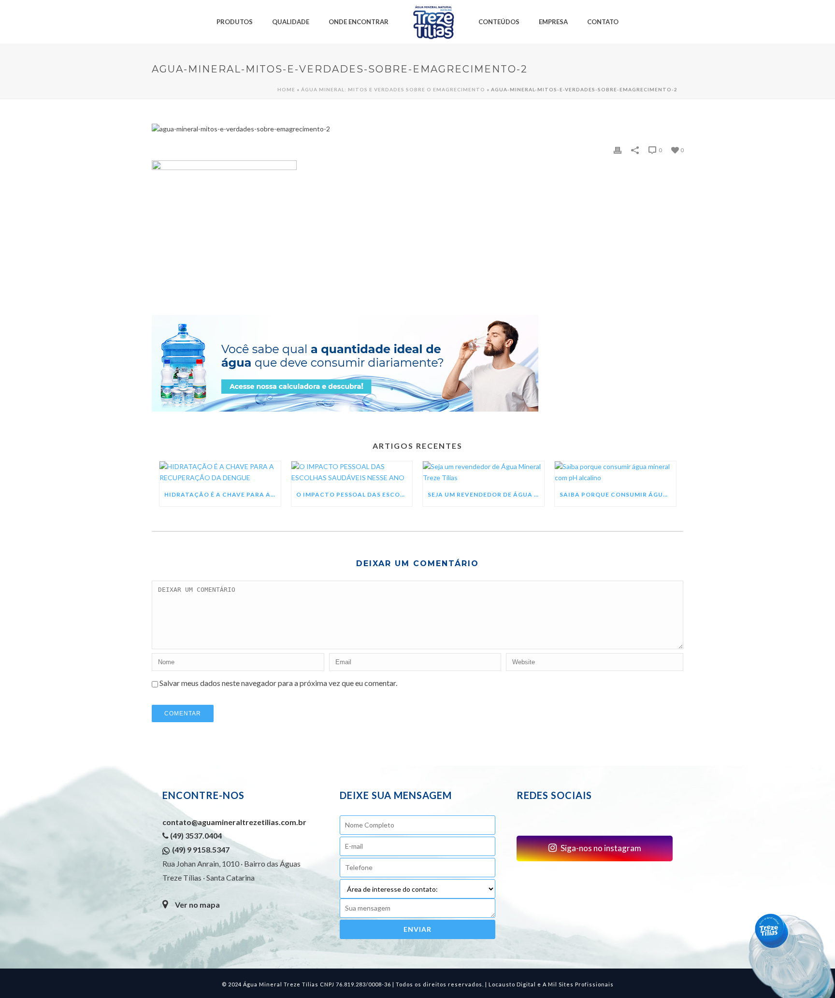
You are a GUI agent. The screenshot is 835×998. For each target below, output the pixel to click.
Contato (603, 22)
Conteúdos (498, 22)
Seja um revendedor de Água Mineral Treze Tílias (486, 494)
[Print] (617, 149)
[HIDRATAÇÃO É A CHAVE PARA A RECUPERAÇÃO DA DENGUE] (220, 472)
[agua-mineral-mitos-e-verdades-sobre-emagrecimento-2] (417, 129)
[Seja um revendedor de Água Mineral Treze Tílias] (483, 472)
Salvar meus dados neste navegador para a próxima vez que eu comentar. (278, 682)
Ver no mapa (197, 904)
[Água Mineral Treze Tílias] (433, 21)
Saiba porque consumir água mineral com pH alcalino (618, 494)
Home (286, 89)
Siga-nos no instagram (600, 848)
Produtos (234, 22)
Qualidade (290, 22)
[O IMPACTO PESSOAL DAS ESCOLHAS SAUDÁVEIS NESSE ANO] (352, 472)
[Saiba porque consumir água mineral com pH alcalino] (615, 472)
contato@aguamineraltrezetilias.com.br (234, 822)
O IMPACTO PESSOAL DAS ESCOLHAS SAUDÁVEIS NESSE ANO (354, 494)
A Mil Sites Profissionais (578, 984)
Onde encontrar (359, 22)
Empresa (553, 22)
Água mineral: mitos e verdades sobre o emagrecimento (393, 89)
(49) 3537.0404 (195, 835)
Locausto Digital (512, 984)
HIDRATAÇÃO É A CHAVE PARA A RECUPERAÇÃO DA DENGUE (222, 494)
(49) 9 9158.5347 (201, 849)
